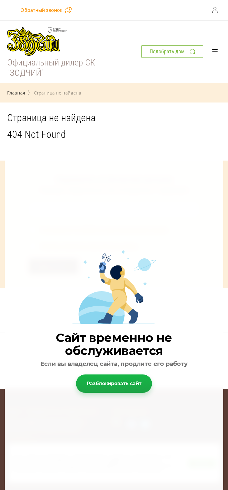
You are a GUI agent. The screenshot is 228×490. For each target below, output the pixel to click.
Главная (16, 93)
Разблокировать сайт (114, 383)
